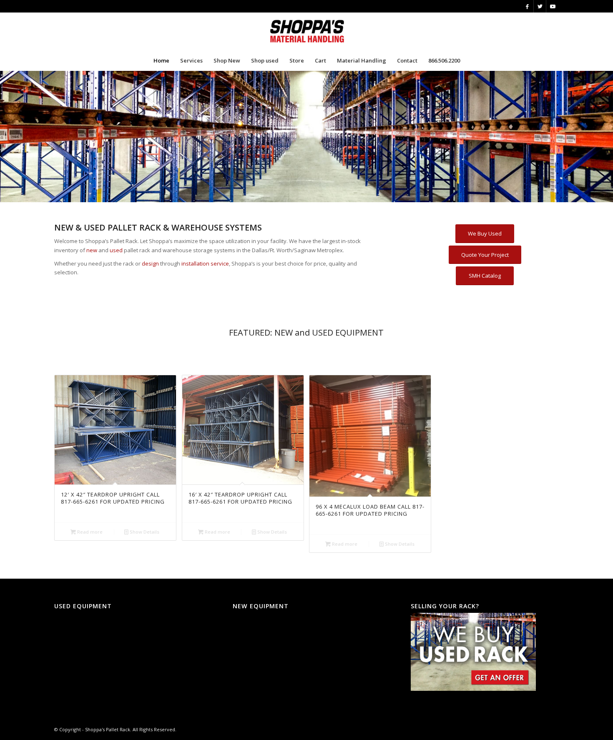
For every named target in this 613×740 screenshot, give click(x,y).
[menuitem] (161, 60)
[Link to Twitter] (540, 6)
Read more (89, 532)
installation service (205, 263)
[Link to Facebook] (527, 6)
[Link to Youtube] (552, 6)
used (116, 250)
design (150, 263)
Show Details (143, 532)
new (91, 250)
